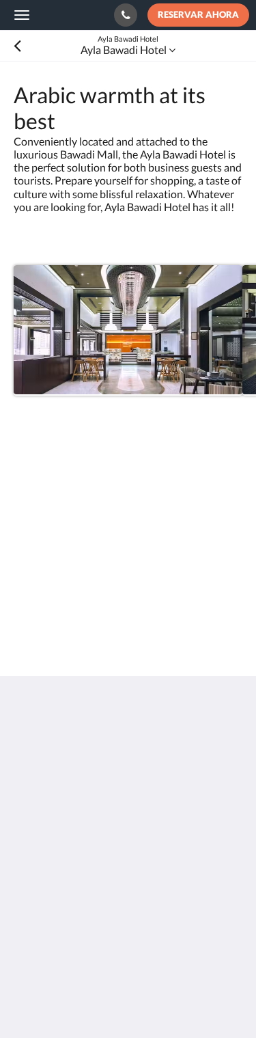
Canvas (89, 1000)
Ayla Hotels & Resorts (68, 14)
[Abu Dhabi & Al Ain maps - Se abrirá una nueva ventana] (27, 868)
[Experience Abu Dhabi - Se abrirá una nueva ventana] (102, 868)
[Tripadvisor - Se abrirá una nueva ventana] (215, 868)
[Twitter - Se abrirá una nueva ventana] (27, 905)
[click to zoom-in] (128, 330)
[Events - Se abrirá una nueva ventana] (65, 868)
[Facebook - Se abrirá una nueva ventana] (140, 868)
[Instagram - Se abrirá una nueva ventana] (177, 868)
